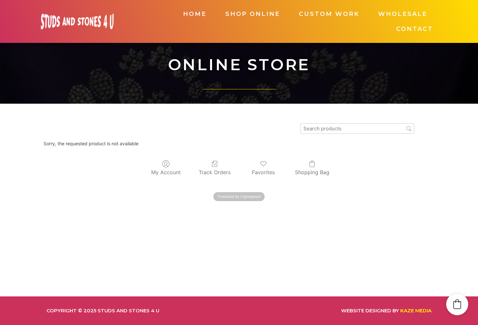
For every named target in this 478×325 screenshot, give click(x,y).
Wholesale (402, 14)
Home (194, 14)
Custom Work (329, 14)
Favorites (263, 172)
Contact (414, 28)
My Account (166, 172)
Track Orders (215, 172)
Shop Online (252, 14)
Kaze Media (416, 310)
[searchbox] (357, 128)
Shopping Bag (312, 172)
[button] (457, 304)
